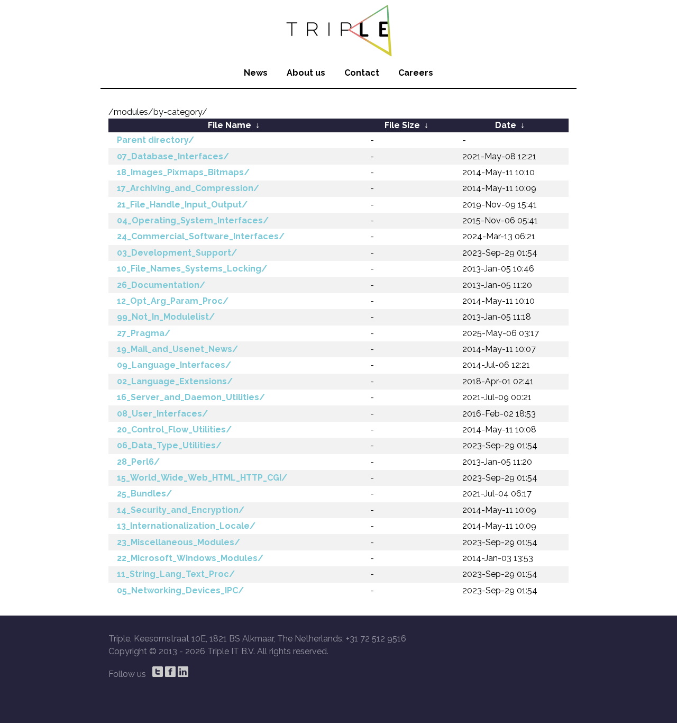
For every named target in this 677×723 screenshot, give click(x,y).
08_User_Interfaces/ (162, 414)
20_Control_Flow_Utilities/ (174, 429)
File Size (402, 125)
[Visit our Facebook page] (170, 671)
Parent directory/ (155, 140)
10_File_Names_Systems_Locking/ (192, 269)
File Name (229, 125)
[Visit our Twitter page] (157, 671)
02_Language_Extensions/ (175, 381)
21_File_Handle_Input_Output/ (182, 205)
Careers (415, 73)
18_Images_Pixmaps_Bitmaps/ (183, 172)
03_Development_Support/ (177, 253)
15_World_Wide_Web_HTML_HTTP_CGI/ (202, 478)
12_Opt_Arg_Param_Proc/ (172, 301)
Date (505, 125)
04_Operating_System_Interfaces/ (193, 220)
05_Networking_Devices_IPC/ (180, 590)
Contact (361, 73)
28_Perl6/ (138, 462)
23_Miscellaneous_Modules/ (178, 542)
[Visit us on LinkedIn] (183, 671)
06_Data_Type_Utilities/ (169, 445)
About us (306, 73)
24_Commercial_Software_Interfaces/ (201, 236)
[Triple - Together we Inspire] (338, 29)
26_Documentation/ (161, 285)
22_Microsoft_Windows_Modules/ (190, 558)
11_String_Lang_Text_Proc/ (176, 574)
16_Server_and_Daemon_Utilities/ (191, 397)
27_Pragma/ (143, 333)
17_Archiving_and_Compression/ (188, 188)
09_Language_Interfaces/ (174, 365)
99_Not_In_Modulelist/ (166, 317)
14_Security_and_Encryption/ (180, 510)
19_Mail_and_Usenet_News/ (177, 349)
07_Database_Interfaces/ (173, 156)
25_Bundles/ (144, 494)
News (256, 73)
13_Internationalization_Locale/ (186, 526)
